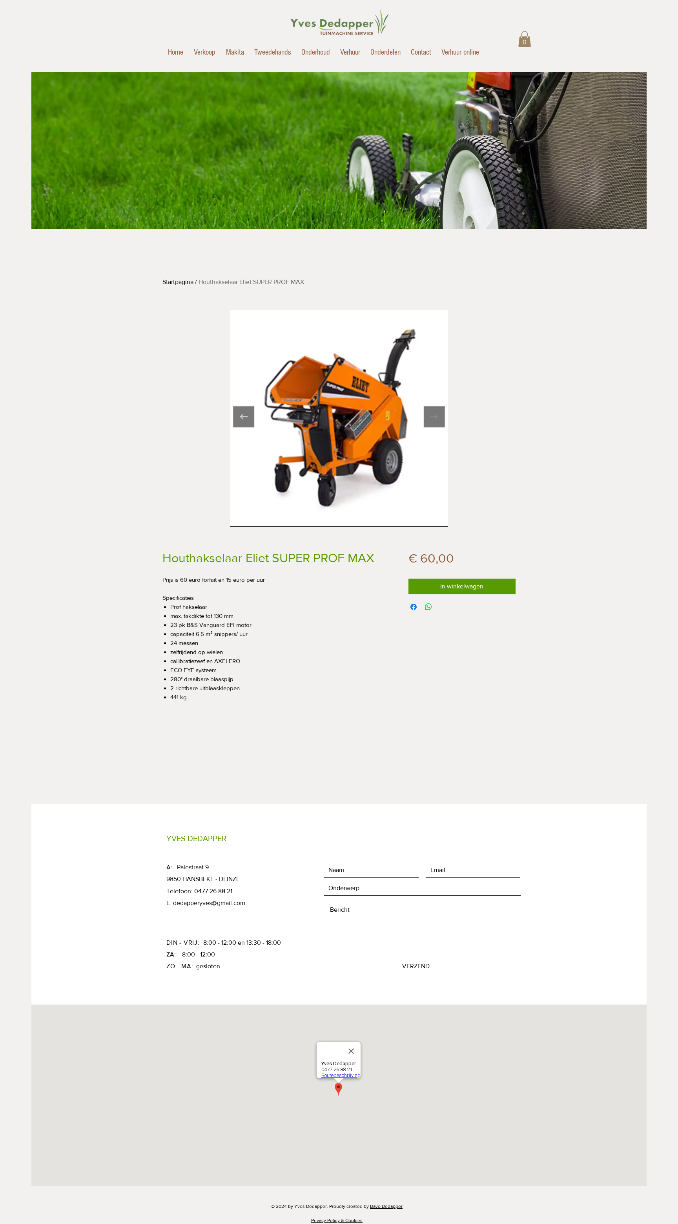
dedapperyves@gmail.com (209, 903)
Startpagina (177, 282)
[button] (524, 39)
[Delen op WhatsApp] (428, 607)
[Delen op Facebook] (413, 607)
